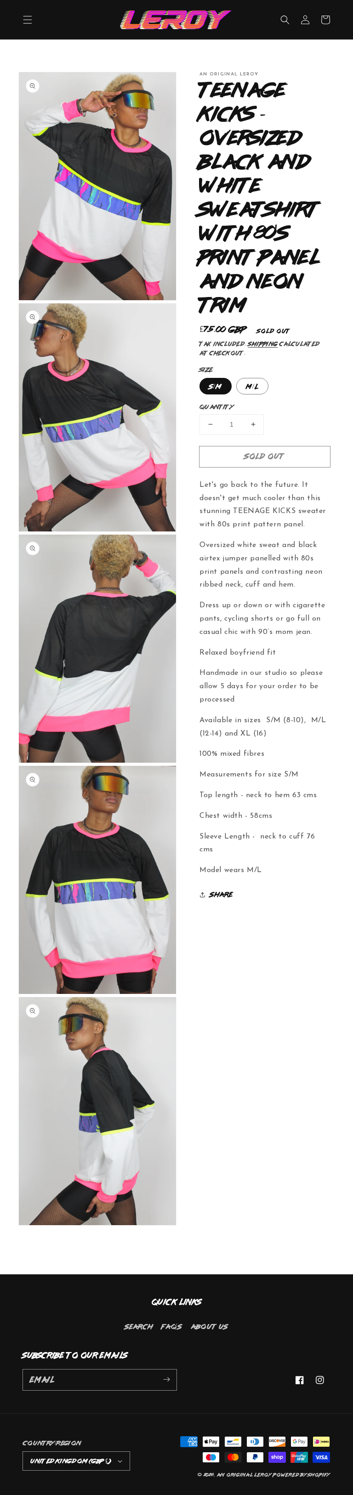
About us (209, 1326)
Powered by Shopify (301, 1474)
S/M (215, 386)
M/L (252, 386)
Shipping (263, 344)
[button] (27, 20)
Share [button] (221, 894)
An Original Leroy (244, 1474)
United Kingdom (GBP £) (70, 1460)
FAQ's (172, 1326)
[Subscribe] (166, 1379)
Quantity (216, 406)
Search (139, 1326)
